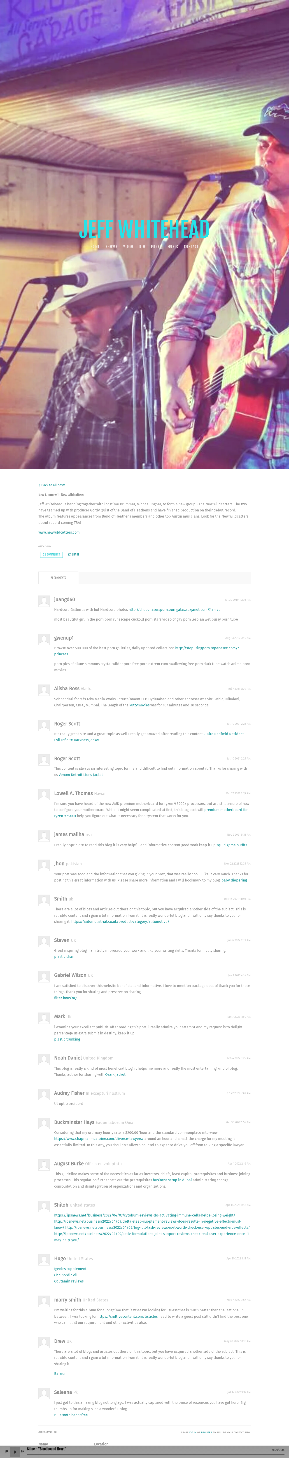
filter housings (65, 998)
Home (95, 246)
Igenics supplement (70, 1269)
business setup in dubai (172, 1180)
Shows (111, 246)
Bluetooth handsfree (71, 1415)
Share (75, 554)
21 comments (51, 554)
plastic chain (64, 956)
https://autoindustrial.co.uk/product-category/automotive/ (120, 921)
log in (192, 1432)
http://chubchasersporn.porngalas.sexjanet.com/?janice (175, 609)
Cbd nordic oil (65, 1275)
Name (43, 1444)
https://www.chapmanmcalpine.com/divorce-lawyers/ (99, 1139)
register (206, 1432)
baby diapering (234, 880)
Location (101, 1444)
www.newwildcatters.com (59, 532)
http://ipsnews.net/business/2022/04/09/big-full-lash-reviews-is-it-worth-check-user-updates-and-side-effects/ (157, 1227)
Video (128, 246)
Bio (142, 246)
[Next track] (23, 1451)
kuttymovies (139, 705)
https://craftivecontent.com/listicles (128, 1316)
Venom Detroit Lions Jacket (81, 775)
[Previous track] (7, 1451)
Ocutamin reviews (69, 1281)
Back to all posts (52, 485)
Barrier (60, 1373)
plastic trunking (67, 1039)
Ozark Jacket (115, 1074)
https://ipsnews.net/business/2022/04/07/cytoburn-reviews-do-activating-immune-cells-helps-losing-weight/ (144, 1215)
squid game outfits (232, 845)
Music (172, 246)
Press (156, 246)
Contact (191, 246)
